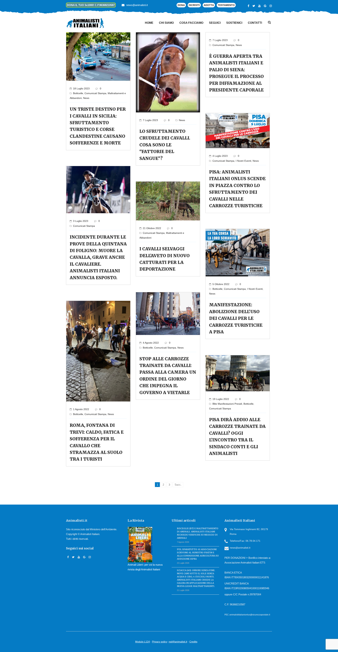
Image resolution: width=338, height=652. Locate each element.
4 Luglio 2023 (220, 155)
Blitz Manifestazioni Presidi (227, 403)
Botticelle (78, 93)
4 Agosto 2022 (151, 342)
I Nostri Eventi (243, 160)
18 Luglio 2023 (81, 88)
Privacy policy (159, 641)
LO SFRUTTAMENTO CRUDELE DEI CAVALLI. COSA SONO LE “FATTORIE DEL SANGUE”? (164, 145)
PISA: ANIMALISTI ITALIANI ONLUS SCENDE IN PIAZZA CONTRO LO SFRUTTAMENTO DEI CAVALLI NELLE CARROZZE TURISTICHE (237, 188)
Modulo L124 (142, 641)
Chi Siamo (166, 22)
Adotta (209, 5)
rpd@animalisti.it (178, 641)
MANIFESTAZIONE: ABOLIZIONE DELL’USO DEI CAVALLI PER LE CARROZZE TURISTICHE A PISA (235, 318)
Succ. (178, 484)
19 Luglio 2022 (220, 399)
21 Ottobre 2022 (152, 228)
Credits (193, 641)
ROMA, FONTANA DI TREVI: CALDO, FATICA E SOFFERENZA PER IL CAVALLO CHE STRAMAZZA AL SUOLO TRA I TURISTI (97, 442)
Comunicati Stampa (95, 93)
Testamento (226, 5)
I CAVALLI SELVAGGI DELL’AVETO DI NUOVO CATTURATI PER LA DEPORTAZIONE (164, 259)
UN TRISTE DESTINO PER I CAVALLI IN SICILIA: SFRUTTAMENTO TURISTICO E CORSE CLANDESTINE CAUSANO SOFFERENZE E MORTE (98, 126)
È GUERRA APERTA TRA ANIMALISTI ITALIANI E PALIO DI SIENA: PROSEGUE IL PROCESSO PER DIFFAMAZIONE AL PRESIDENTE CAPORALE (236, 73)
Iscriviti (194, 5)
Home (149, 22)
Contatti (255, 22)
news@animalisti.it (137, 5)
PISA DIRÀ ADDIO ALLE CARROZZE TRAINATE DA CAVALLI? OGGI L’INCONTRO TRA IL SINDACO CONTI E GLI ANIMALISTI (237, 436)
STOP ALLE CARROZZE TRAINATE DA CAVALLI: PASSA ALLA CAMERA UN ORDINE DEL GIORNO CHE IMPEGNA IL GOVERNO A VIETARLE (167, 375)
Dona (181, 5)
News (86, 98)
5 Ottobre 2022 (220, 284)
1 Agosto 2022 (81, 409)
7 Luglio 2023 (150, 120)
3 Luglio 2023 (80, 221)
